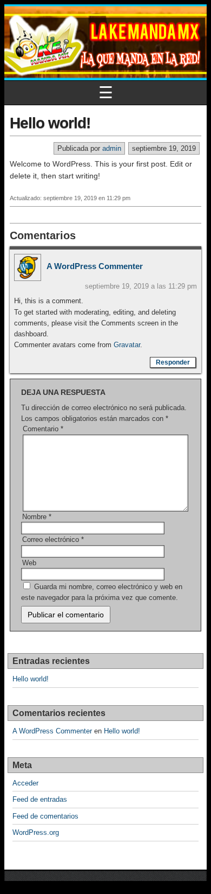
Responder (173, 362)
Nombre (36, 517)
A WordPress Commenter (95, 266)
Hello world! (50, 122)
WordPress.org (35, 832)
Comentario (43, 429)
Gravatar (127, 345)
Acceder (25, 783)
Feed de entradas (39, 799)
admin (111, 148)
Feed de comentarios (45, 816)
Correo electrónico (53, 539)
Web (29, 563)
